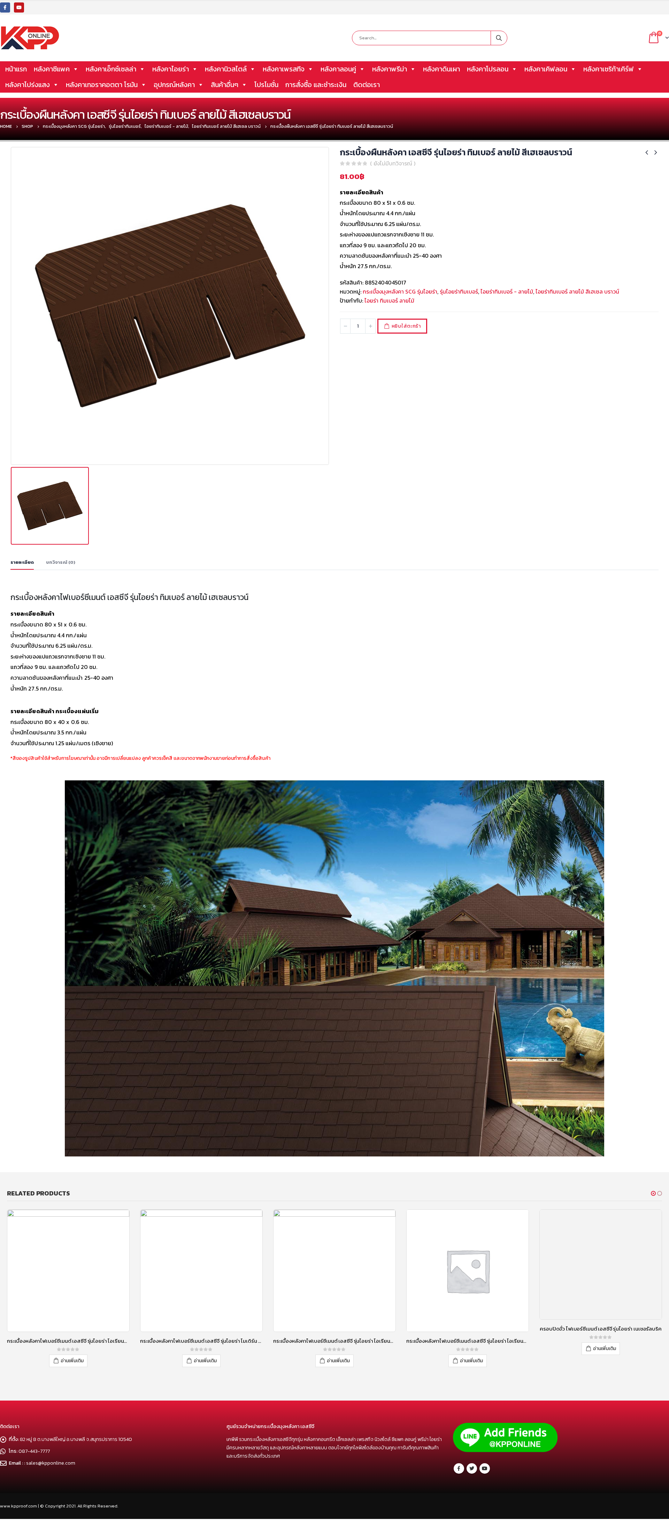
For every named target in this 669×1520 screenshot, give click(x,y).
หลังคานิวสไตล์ (226, 69)
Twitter (472, 1468)
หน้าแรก (16, 69)
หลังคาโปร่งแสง (27, 84)
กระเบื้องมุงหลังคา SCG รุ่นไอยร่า (400, 291)
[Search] (499, 38)
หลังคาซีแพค (52, 69)
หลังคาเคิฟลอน (545, 69)
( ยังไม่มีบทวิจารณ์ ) (392, 163)
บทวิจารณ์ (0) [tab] (60, 562)
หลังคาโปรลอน (487, 69)
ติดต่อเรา (366, 84)
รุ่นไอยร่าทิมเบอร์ (459, 291)
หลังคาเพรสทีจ (284, 69)
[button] (653, 1193)
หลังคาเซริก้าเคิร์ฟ (608, 69)
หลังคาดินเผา (441, 69)
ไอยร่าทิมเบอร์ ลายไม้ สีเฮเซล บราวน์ (577, 291)
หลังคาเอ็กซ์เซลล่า (111, 69)
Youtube (484, 1468)
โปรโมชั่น (266, 84)
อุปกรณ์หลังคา (174, 84)
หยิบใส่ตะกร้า (406, 326)
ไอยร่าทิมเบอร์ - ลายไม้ (506, 291)
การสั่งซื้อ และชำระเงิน (315, 84)
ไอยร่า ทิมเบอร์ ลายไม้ (389, 300)
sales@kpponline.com (50, 1463)
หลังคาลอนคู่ (338, 69)
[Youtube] (19, 7)
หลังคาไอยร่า (170, 69)
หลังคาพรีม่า (389, 69)
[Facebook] (5, 7)
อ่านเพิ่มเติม (72, 1360)
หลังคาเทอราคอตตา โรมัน (102, 84)
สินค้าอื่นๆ (224, 84)
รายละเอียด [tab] (22, 562)
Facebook (459, 1468)
